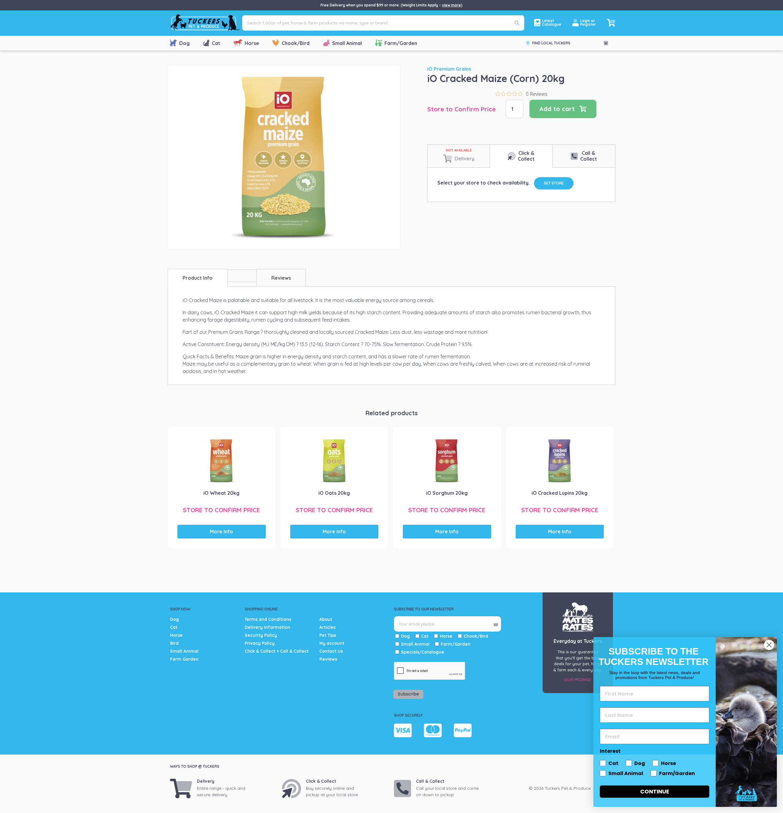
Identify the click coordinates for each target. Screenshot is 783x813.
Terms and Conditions (268, 619)
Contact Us (331, 651)
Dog (184, 43)
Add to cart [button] (224, 498)
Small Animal (347, 43)
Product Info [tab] (198, 278)
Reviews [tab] (281, 278)
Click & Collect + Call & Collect (277, 651)
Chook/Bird (296, 43)
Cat (216, 43)
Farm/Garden (400, 43)
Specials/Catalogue (422, 652)
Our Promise (577, 679)
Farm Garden (184, 659)
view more (451, 5)
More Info (221, 531)
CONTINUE (654, 791)
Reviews (328, 659)
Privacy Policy (260, 643)
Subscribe (408, 694)
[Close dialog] (769, 645)
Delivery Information (267, 627)
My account (331, 643)
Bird (174, 643)
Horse (252, 43)
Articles (327, 627)
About (325, 619)
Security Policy (261, 635)
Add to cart (557, 109)
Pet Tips (327, 635)
